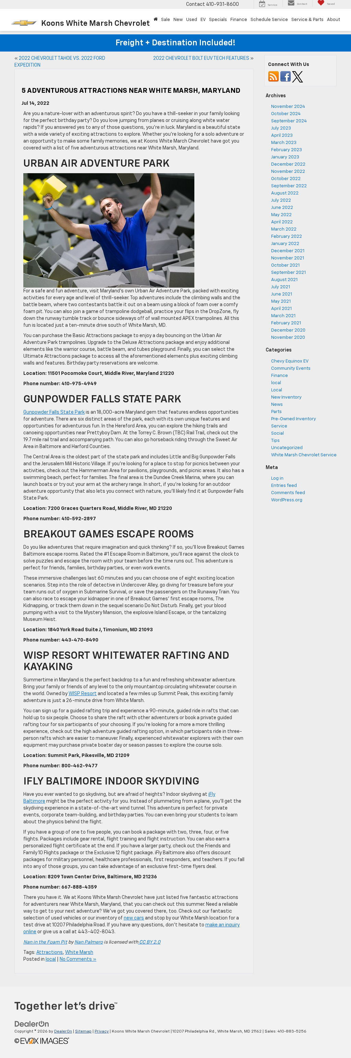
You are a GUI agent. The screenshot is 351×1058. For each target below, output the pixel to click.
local (51, 959)
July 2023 (281, 128)
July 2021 (280, 287)
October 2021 (285, 265)
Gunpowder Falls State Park (54, 412)
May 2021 (281, 301)
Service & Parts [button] (307, 20)
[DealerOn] (31, 1024)
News (277, 404)
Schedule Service (269, 20)
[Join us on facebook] (285, 77)
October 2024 (286, 114)
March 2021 (283, 316)
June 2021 (281, 294)
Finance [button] (238, 20)
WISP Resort (83, 693)
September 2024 (289, 121)
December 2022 (288, 164)
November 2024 (288, 106)
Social (277, 433)
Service (279, 426)
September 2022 (289, 186)
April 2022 (282, 222)
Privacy (102, 1031)
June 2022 (282, 207)
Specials (218, 20)
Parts (276, 412)
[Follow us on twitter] (297, 77)
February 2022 (286, 236)
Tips (275, 440)
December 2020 (288, 330)
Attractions (49, 952)
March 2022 (283, 229)
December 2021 (287, 251)
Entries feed (284, 485)
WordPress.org (286, 500)
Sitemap (83, 1031)
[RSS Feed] (273, 77)
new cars (134, 918)
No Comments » (78, 959)
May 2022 (281, 215)
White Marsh (79, 952)
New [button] (178, 20)
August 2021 (284, 280)
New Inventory (286, 397)
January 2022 (285, 244)
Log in (277, 478)
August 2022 (285, 193)
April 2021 (281, 309)
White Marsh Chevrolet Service (304, 455)
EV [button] (203, 20)
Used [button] (191, 20)
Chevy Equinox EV (289, 361)
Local (276, 390)
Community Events (291, 368)
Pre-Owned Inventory (293, 419)
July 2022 (281, 200)
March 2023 (283, 143)
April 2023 (282, 135)
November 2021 (287, 258)
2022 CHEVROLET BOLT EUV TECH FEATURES (201, 58)
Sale (165, 20)
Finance (279, 376)
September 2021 (288, 272)
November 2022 (288, 171)
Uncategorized (287, 448)
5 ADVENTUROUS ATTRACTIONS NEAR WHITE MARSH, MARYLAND (131, 90)
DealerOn (63, 1031)
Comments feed (288, 493)
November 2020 (288, 337)
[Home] (155, 20)
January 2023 (285, 157)
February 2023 (286, 150)
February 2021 (286, 323)
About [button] (333, 20)
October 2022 (286, 179)
